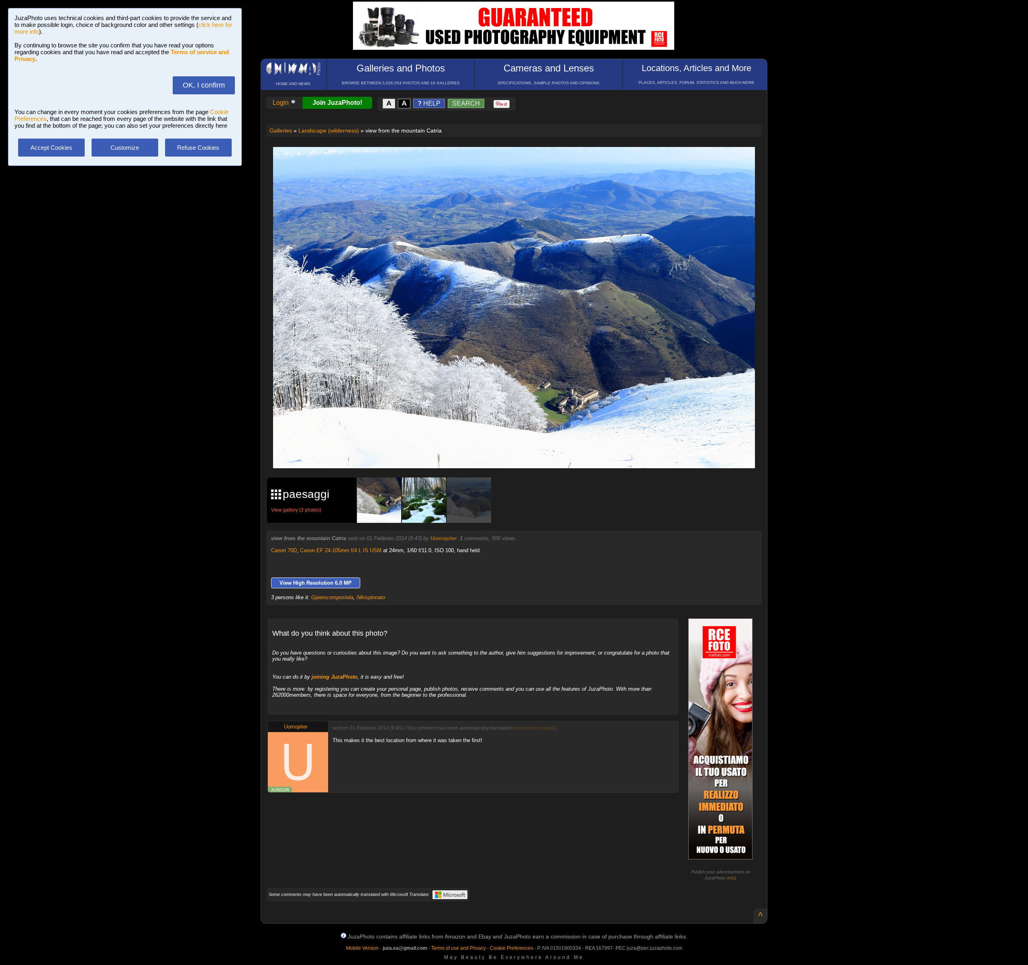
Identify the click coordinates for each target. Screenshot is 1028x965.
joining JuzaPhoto (334, 677)
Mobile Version (362, 948)
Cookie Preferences (511, 948)
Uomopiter (443, 538)
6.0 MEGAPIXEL (520, 452)
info (731, 877)
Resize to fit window (519, 161)
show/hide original (534, 728)
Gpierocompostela (332, 597)
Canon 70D (284, 550)
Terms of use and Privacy (458, 948)
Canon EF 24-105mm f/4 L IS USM (340, 550)
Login (281, 102)
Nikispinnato (371, 597)
